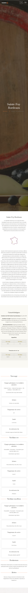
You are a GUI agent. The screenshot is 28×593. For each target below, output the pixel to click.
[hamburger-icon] (25, 2)
